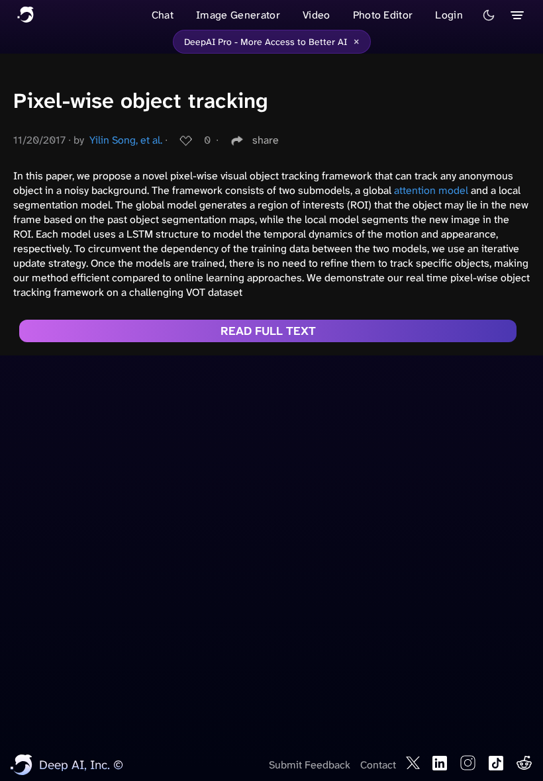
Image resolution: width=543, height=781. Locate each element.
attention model (431, 190)
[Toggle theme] (488, 15)
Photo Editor (383, 15)
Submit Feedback (309, 765)
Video (316, 15)
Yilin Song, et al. (125, 140)
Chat (162, 15)
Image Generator (238, 15)
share (265, 140)
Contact (378, 765)
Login (449, 15)
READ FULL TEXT (268, 331)
